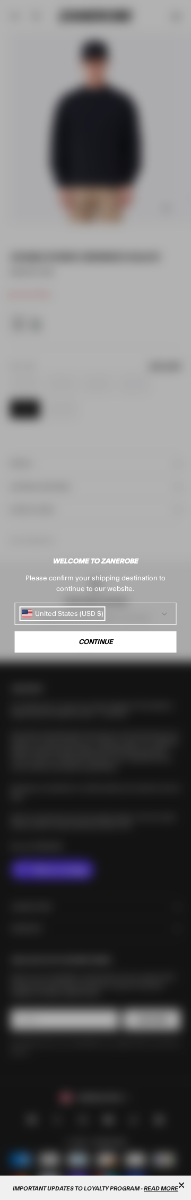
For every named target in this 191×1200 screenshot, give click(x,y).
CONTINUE (96, 642)
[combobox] (62, 613)
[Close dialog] (181, 1185)
